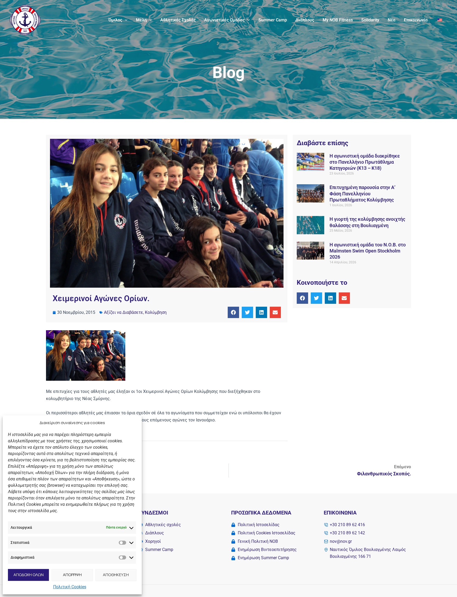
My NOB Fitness (338, 19)
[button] (124, 20)
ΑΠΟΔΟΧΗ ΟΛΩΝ (28, 574)
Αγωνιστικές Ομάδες (224, 19)
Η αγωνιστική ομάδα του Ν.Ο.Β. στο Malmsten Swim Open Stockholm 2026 (368, 251)
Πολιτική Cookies (69, 586)
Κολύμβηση (156, 312)
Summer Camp (272, 19)
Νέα (391, 19)
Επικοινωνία (416, 19)
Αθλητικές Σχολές (178, 19)
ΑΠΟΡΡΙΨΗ (72, 574)
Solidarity (370, 19)
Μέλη (141, 19)
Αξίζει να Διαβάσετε (123, 312)
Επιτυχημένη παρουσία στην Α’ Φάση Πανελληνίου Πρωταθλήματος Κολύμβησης (362, 194)
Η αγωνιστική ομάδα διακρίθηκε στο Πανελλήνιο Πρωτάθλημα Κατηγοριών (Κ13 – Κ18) (365, 162)
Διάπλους (304, 19)
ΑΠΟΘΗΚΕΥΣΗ (116, 574)
